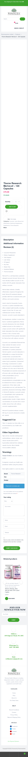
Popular (6, 587)
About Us (14, 698)
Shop (14, 695)
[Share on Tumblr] (13, 227)
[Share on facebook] (8, 227)
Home (14, 693)
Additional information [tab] (14, 243)
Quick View (19, 571)
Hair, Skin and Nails (9, 583)
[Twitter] (12, 4)
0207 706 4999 (14, 647)
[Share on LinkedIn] (11, 227)
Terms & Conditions (14, 710)
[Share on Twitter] (9, 227)
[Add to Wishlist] (7, 212)
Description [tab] (9, 239)
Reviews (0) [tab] (9, 247)
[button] (8, 27)
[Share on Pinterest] (16, 227)
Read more (12, 598)
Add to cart (12, 206)
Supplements (7, 225)
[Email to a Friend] (18, 227)
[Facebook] (9, 4)
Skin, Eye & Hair (12, 587)
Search (14, 754)
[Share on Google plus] (14, 227)
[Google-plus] (19, 4)
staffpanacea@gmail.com (14, 659)
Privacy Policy (14, 715)
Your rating (7, 497)
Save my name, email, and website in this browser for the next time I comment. (13, 541)
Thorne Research (14, 225)
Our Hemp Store (14, 700)
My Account (4, 754)
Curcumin (11, 221)
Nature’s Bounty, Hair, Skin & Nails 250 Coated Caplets (12, 590)
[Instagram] (15, 4)
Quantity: (7, 201)
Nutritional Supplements (16, 223)
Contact (14, 712)
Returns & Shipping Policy (14, 717)
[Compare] (20, 207)
